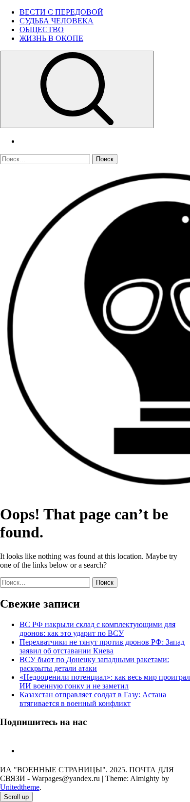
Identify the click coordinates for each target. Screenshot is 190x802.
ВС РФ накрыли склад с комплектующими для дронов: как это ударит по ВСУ (97, 628)
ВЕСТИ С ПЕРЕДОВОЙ (61, 12)
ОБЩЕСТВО (41, 29)
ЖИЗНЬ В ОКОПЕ (51, 38)
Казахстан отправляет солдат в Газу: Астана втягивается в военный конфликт (92, 698)
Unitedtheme (19, 787)
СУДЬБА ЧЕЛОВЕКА (56, 21)
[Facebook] (23, 750)
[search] (77, 89)
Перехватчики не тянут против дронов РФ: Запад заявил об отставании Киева (102, 646)
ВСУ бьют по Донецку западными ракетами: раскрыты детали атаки (94, 663)
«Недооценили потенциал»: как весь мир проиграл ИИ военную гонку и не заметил (104, 681)
